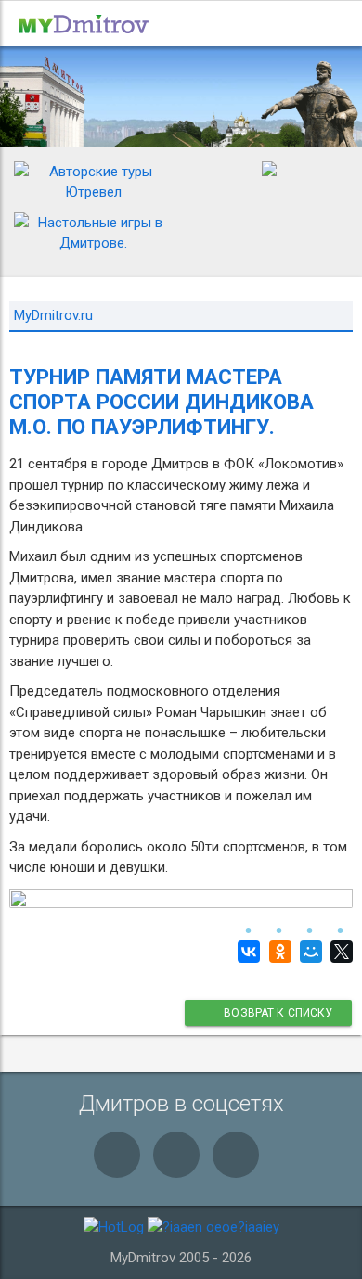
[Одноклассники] (277, 951)
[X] (339, 951)
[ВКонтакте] (246, 951)
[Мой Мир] (308, 951)
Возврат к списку (277, 1012)
